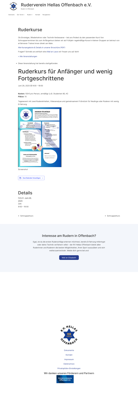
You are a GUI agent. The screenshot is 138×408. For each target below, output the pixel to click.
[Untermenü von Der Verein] (24, 14)
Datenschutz (69, 364)
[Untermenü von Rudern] (32, 14)
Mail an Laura (52, 51)
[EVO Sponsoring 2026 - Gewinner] (59, 382)
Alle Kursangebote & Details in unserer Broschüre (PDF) (41, 47)
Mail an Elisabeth (69, 257)
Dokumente (69, 350)
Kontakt (69, 355)
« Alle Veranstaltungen (27, 56)
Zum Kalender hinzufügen (32, 178)
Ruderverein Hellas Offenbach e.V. (56, 4)
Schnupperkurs (26, 216)
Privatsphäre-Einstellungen (69, 368)
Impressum (69, 359)
